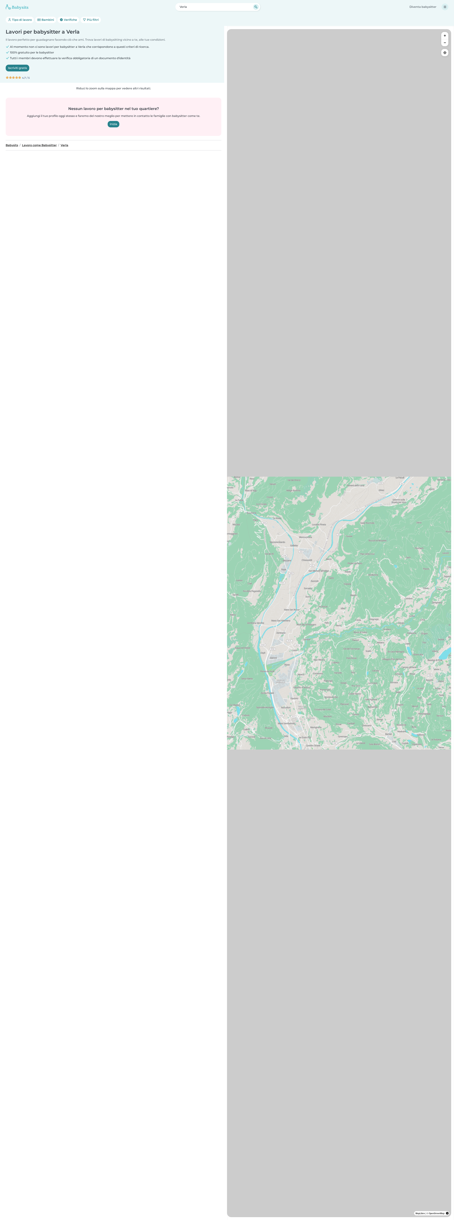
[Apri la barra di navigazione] (445, 7)
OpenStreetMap (436, 1213)
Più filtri (92, 19)
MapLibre (420, 1213)
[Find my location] (444, 52)
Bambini (47, 19)
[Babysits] (17, 7)
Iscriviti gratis (17, 68)
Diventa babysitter (422, 7)
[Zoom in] (444, 35)
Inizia (113, 124)
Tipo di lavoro (21, 19)
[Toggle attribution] (447, 1213)
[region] (339, 623)
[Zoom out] (444, 42)
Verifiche (70, 19)
